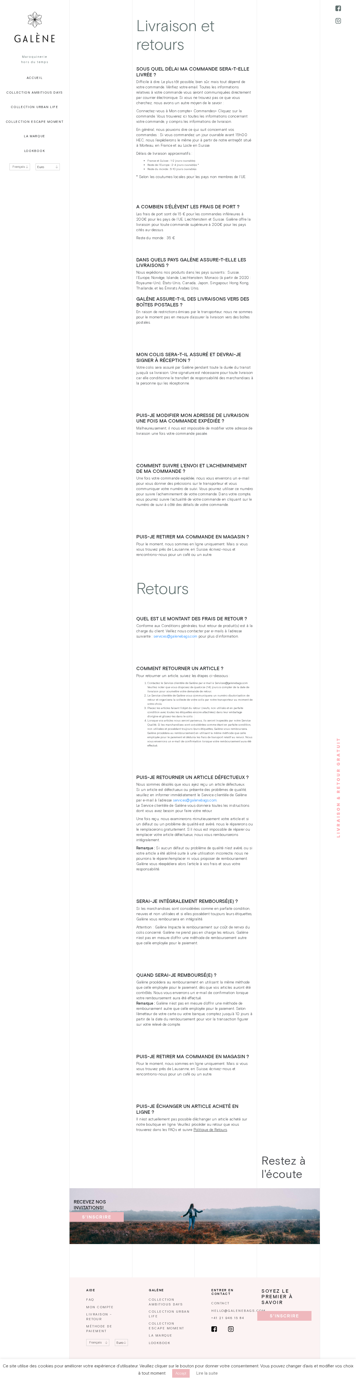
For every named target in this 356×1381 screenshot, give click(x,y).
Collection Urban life (34, 107)
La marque (34, 136)
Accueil (35, 78)
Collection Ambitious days (34, 92)
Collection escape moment (35, 122)
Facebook (338, 8)
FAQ (90, 1300)
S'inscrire (96, 1216)
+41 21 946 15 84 (227, 1318)
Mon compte (100, 1307)
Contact (220, 1303)
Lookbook (34, 151)
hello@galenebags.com (238, 1311)
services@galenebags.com (175, 636)
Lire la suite (207, 1373)
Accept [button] (180, 1373)
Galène (34, 27)
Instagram (338, 21)
